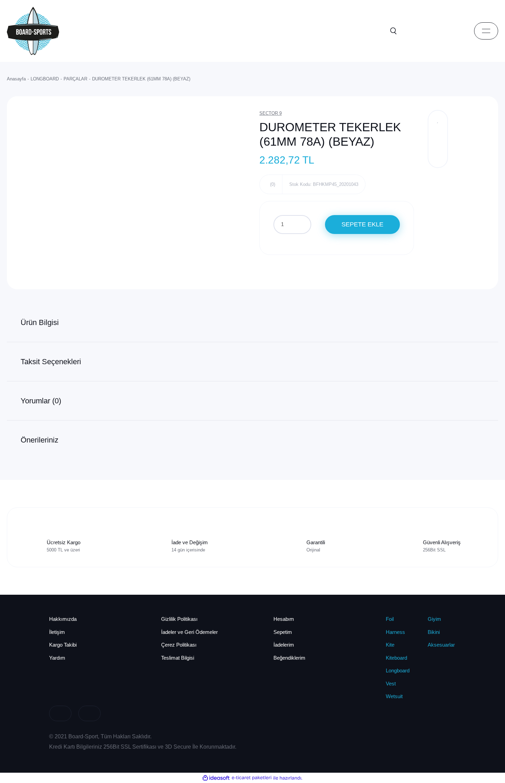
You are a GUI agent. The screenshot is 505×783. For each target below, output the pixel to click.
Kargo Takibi (63, 645)
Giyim (434, 619)
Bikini (434, 632)
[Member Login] (424, 31)
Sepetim (282, 632)
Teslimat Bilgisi (177, 658)
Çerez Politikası (179, 645)
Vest (391, 683)
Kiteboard (396, 658)
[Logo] (33, 30)
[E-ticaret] (252, 777)
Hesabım (283, 619)
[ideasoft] (216, 777)
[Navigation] (486, 31)
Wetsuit (394, 696)
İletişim (57, 632)
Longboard (397, 670)
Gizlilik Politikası (179, 619)
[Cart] (455, 31)
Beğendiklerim (289, 658)
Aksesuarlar (441, 645)
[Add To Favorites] (437, 120)
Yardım (57, 658)
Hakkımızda (63, 619)
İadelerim (283, 645)
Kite (390, 645)
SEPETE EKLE (362, 224)
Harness (395, 632)
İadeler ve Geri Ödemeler (189, 632)
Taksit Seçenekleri (51, 361)
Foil (390, 619)
